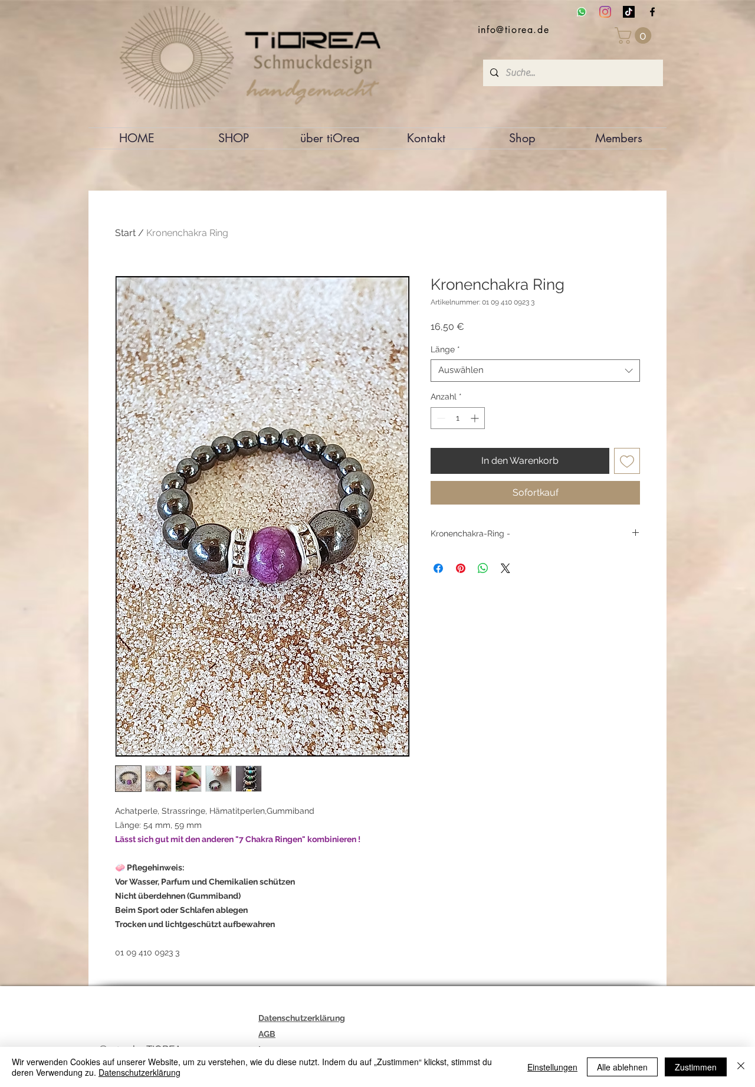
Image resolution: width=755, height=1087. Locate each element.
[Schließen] (741, 1067)
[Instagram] (605, 12)
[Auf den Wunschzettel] (627, 461)
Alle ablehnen (622, 1067)
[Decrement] (439, 418)
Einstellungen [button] (552, 1067)
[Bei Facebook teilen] (438, 568)
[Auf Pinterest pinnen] (461, 568)
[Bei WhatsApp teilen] (483, 568)
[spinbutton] (457, 418)
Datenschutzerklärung (139, 1072)
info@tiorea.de (513, 30)
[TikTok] (629, 12)
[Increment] (475, 418)
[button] (635, 35)
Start (125, 232)
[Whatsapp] (581, 12)
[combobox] (535, 370)
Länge (445, 349)
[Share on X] (505, 568)
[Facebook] (652, 12)
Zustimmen (696, 1067)
